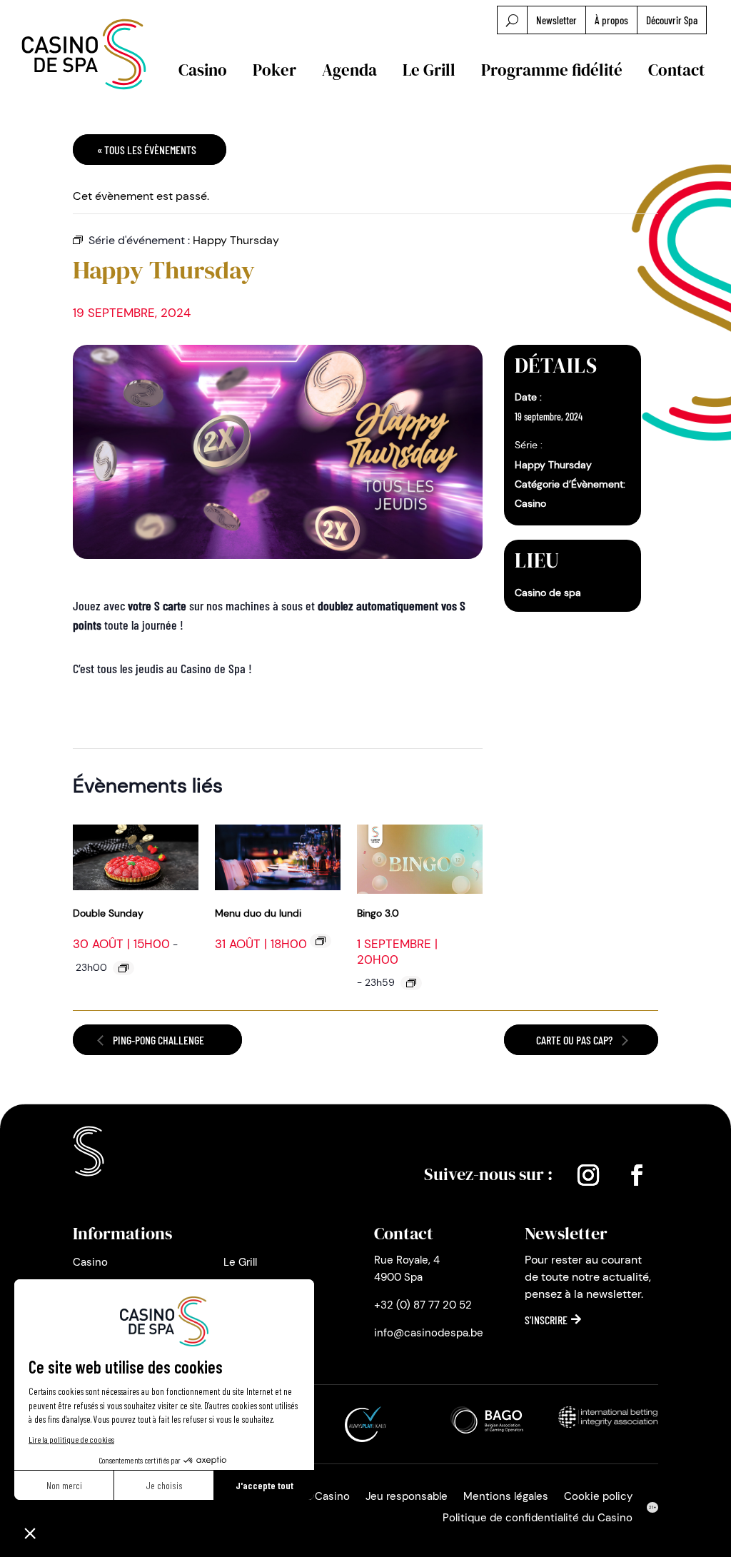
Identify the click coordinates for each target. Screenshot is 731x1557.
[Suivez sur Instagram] (588, 1175)
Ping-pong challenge (157, 1040)
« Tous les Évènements (146, 149)
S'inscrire (546, 1319)
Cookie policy (598, 1497)
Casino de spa (548, 592)
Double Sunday (108, 913)
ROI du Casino (314, 1497)
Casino (202, 70)
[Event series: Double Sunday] (123, 968)
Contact (676, 70)
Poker (274, 70)
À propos (611, 20)
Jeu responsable (407, 1497)
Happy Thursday (553, 464)
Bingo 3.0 (378, 913)
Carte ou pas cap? (575, 1040)
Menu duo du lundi (258, 913)
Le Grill (429, 70)
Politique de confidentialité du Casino (537, 1519)
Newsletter (556, 20)
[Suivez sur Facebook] (636, 1175)
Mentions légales (505, 1497)
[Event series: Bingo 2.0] (411, 983)
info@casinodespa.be (428, 1333)
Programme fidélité (551, 70)
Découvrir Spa (671, 20)
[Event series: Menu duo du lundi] (321, 941)
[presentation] (135, 859)
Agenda (349, 70)
